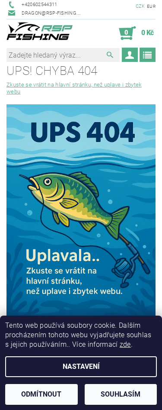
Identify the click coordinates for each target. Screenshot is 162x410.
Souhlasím (120, 394)
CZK (140, 6)
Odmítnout (41, 394)
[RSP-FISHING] (42, 33)
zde (125, 344)
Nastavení (81, 366)
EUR (151, 6)
